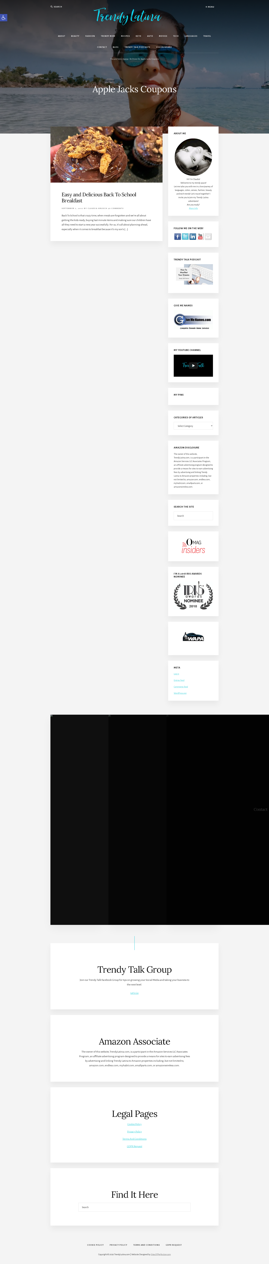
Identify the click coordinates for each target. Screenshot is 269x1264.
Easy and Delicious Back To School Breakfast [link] (99, 197)
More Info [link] (193, 208)
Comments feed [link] (181, 687)
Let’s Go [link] (134, 993)
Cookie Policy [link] (134, 1124)
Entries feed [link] (179, 680)
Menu (210, 7)
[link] (3, 17)
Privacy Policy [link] (134, 1131)
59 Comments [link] (116, 208)
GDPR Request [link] (134, 1146)
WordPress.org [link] (180, 693)
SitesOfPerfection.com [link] (161, 1254)
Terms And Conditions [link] (134, 1138)
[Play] (193, 365)
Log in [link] (176, 674)
